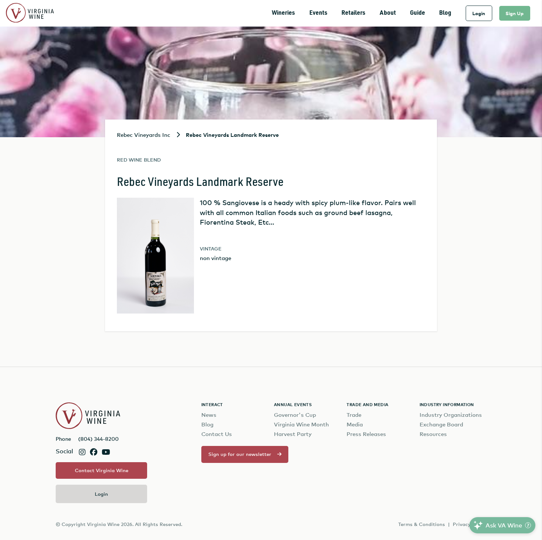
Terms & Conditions (421, 524)
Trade (354, 415)
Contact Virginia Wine (101, 470)
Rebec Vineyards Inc (143, 134)
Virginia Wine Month (301, 424)
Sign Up (514, 13)
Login (478, 13)
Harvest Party (293, 434)
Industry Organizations (451, 415)
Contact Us (216, 434)
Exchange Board (441, 424)
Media (355, 424)
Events (318, 13)
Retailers (353, 13)
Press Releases (366, 434)
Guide (417, 13)
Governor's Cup (295, 415)
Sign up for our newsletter (239, 454)
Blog (445, 13)
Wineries (283, 13)
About (388, 13)
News (208, 415)
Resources (433, 434)
